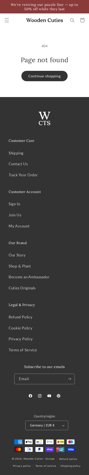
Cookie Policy (20, 328)
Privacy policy (22, 465)
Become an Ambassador (29, 277)
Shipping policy (70, 465)
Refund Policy (20, 317)
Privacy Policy (21, 339)
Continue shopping (44, 76)
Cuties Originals (22, 288)
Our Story (17, 255)
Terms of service (45, 465)
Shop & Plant (20, 266)
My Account (19, 226)
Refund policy (68, 458)
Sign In (14, 204)
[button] (7, 20)
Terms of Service (23, 350)
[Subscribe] (69, 379)
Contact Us (18, 164)
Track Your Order (23, 175)
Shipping (16, 153)
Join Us (15, 215)
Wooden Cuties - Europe (39, 458)
